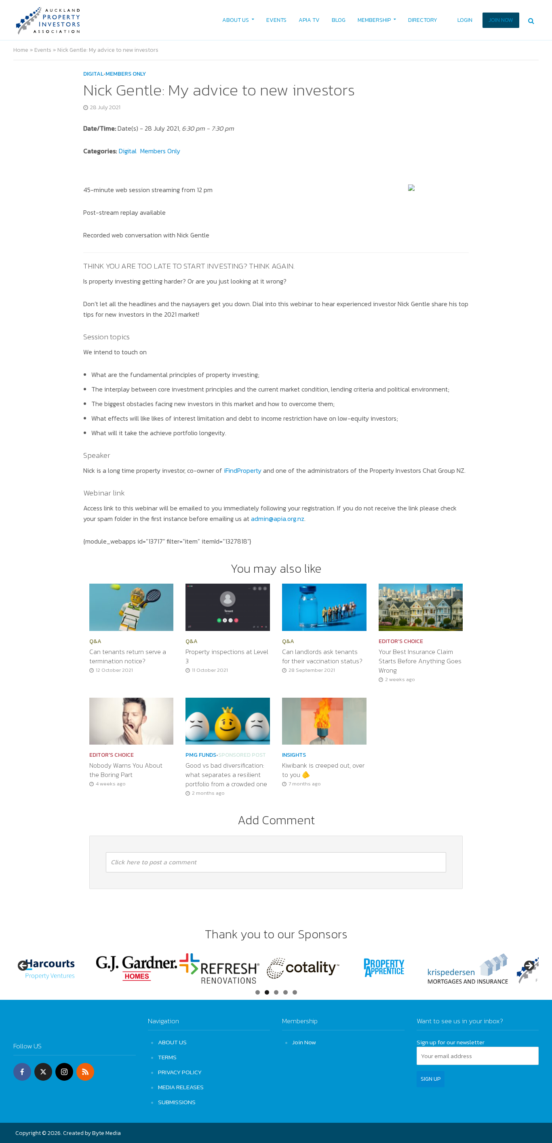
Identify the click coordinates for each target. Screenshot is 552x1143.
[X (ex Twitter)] (43, 1072)
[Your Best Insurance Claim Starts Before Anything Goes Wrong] (421, 606)
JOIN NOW (501, 20)
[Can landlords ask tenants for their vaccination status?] (324, 606)
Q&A (95, 641)
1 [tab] (257, 992)
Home (20, 50)
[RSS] (85, 1072)
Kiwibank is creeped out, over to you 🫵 (323, 770)
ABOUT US (235, 20)
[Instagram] (64, 1072)
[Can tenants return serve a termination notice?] (131, 606)
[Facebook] (22, 1072)
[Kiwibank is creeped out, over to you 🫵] (324, 720)
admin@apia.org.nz (277, 518)
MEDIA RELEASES (181, 1087)
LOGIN (464, 20)
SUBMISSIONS (177, 1102)
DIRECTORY (422, 20)
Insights (294, 755)
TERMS (167, 1057)
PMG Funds (200, 755)
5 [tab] (295, 992)
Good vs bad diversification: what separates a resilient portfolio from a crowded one (227, 775)
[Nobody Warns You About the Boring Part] (131, 720)
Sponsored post (242, 755)
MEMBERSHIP (374, 20)
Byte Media (106, 1133)
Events (42, 50)
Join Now (304, 1042)
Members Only (125, 74)
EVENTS (276, 20)
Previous (23, 966)
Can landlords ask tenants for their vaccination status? (322, 656)
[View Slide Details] (53, 968)
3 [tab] (276, 992)
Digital (93, 74)
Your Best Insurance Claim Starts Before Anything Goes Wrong (420, 661)
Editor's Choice (401, 641)
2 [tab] (267, 992)
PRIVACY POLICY (180, 1072)
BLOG (339, 20)
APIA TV (309, 20)
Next (529, 966)
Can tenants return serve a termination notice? (127, 656)
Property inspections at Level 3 (226, 656)
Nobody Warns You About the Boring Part (125, 770)
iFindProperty (242, 470)
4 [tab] (285, 992)
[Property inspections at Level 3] (227, 606)
